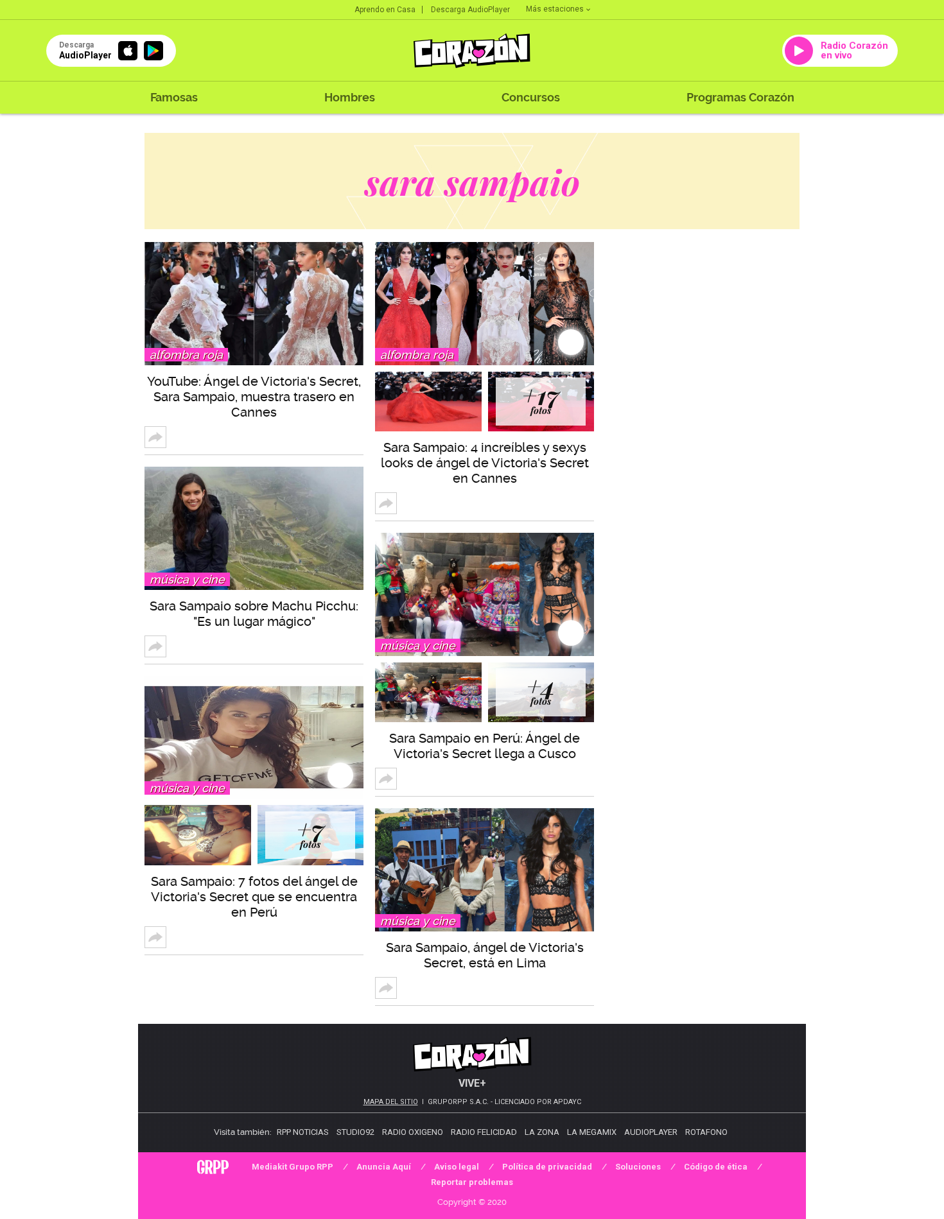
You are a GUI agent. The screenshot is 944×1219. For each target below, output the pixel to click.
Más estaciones (555, 8)
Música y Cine (187, 579)
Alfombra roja (186, 354)
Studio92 (355, 1132)
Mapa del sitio (390, 1102)
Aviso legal (456, 1166)
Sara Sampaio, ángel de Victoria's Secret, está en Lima (485, 955)
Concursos (531, 97)
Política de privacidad (547, 1166)
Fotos (310, 835)
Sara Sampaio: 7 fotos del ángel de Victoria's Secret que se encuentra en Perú (254, 897)
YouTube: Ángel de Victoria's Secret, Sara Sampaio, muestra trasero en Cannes (254, 397)
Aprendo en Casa (384, 9)
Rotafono (706, 1132)
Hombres (349, 97)
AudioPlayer (650, 1132)
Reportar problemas (472, 1182)
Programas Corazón (740, 97)
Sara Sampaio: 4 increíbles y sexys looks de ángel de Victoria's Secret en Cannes (485, 463)
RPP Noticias (303, 1132)
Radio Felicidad (484, 1132)
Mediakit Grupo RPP (292, 1166)
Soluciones (638, 1166)
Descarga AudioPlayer (470, 9)
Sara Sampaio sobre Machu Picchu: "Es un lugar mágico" (254, 613)
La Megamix (591, 1132)
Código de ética (715, 1166)
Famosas (174, 97)
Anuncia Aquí (383, 1166)
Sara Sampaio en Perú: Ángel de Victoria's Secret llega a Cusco (484, 746)
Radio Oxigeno (412, 1132)
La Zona (542, 1132)
